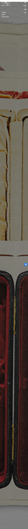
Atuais (4, 12)
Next (3, 14)
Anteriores (5, 17)
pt (25, 6)
